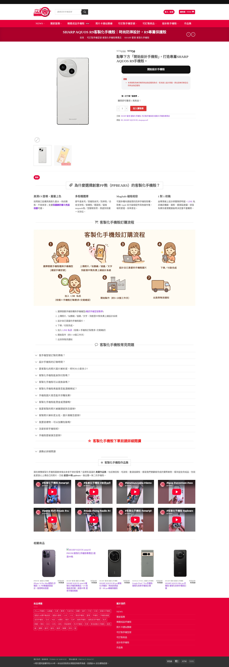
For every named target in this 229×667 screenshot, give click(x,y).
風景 (58, 628)
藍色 (109, 624)
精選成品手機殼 (75, 23)
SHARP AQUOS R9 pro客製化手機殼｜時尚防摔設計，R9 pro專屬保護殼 (110, 585)
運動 (40, 628)
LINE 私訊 (67, 330)
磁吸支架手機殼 (94, 620)
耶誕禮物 (67, 624)
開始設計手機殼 (156, 69)
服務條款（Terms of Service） (55, 659)
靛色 (52, 628)
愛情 (88, 615)
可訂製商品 (149, 23)
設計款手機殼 (169, 23)
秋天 (104, 620)
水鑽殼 (60, 620)
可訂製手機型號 (126, 23)
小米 (65, 615)
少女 (71, 615)
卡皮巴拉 (70, 611)
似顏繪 (49, 611)
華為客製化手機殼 (98, 624)
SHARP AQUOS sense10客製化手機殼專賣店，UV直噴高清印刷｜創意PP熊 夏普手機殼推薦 (77, 587)
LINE (190, 201)
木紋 (53, 620)
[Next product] (188, 34)
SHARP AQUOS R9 (131, 120)
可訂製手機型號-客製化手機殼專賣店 (104, 38)
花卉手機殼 (78, 624)
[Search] (85, 12)
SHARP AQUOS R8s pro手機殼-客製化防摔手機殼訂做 (175, 585)
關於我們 (37, 659)
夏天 (84, 611)
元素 (56, 611)
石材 (73, 620)
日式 (47, 620)
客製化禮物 (56, 615)
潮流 (67, 620)
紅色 (54, 624)
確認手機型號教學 (94, 311)
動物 (62, 611)
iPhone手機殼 (39, 611)
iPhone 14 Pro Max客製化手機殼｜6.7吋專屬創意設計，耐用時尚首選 (45, 585)
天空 (90, 611)
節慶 (36, 624)
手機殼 (95, 615)
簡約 (42, 624)
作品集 (187, 23)
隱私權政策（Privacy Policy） (82, 659)
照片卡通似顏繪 (104, 23)
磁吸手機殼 (81, 620)
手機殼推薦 (104, 615)
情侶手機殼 (80, 615)
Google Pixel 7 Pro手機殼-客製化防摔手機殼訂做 (142, 584)
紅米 (48, 624)
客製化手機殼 (105, 611)
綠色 (60, 624)
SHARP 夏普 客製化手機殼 (136, 38)
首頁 (82, 38)
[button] (169, 12)
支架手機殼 (38, 620)
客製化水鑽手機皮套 (42, 615)
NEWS (39, 23)
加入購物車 (138, 108)
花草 (86, 624)
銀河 (46, 628)
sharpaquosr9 (143, 120)
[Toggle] (36, 356)
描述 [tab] (37, 177)
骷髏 (64, 628)
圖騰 (78, 611)
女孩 (96, 611)
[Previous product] (193, 34)
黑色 (70, 628)
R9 (122, 120)
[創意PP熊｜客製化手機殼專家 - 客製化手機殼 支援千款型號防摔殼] (42, 12)
